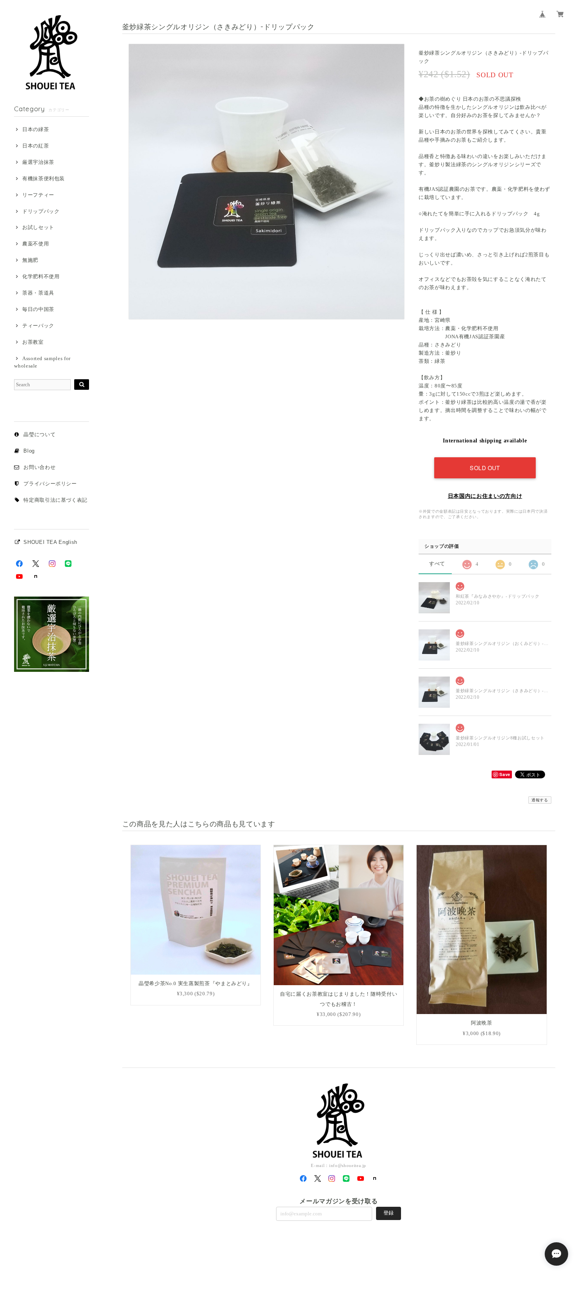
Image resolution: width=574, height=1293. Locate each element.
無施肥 (30, 260)
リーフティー (38, 195)
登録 (388, 1213)
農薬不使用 (35, 244)
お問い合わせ (39, 467)
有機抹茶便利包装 (43, 178)
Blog (29, 451)
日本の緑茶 (35, 129)
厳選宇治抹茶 (38, 162)
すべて (437, 563)
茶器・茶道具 (38, 293)
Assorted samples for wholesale (42, 361)
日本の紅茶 (35, 146)
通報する (539, 800)
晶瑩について (39, 434)
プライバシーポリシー (50, 484)
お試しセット (38, 227)
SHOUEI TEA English (50, 542)
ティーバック (38, 326)
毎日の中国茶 (38, 309)
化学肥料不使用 (40, 276)
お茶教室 (32, 342)
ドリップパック (40, 211)
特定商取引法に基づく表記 (55, 500)
